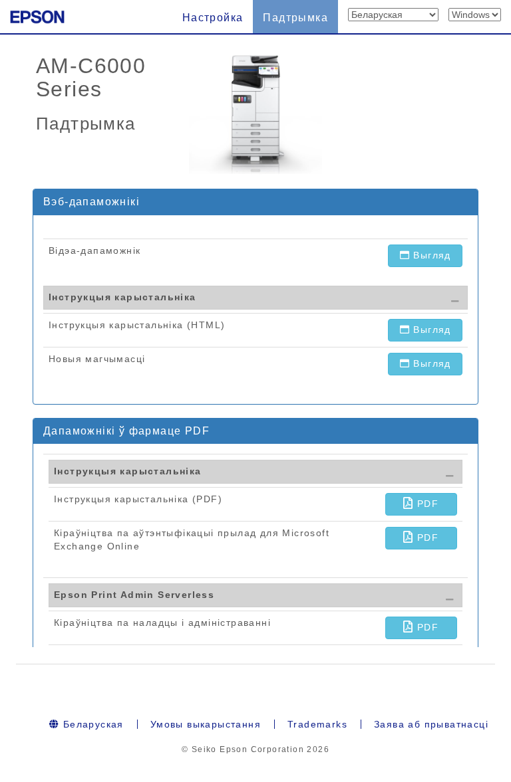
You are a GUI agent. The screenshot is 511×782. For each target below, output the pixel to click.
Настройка (213, 17)
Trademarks (317, 724)
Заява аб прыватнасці (431, 724)
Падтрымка (295, 17)
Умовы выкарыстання (205, 724)
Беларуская (91, 724)
